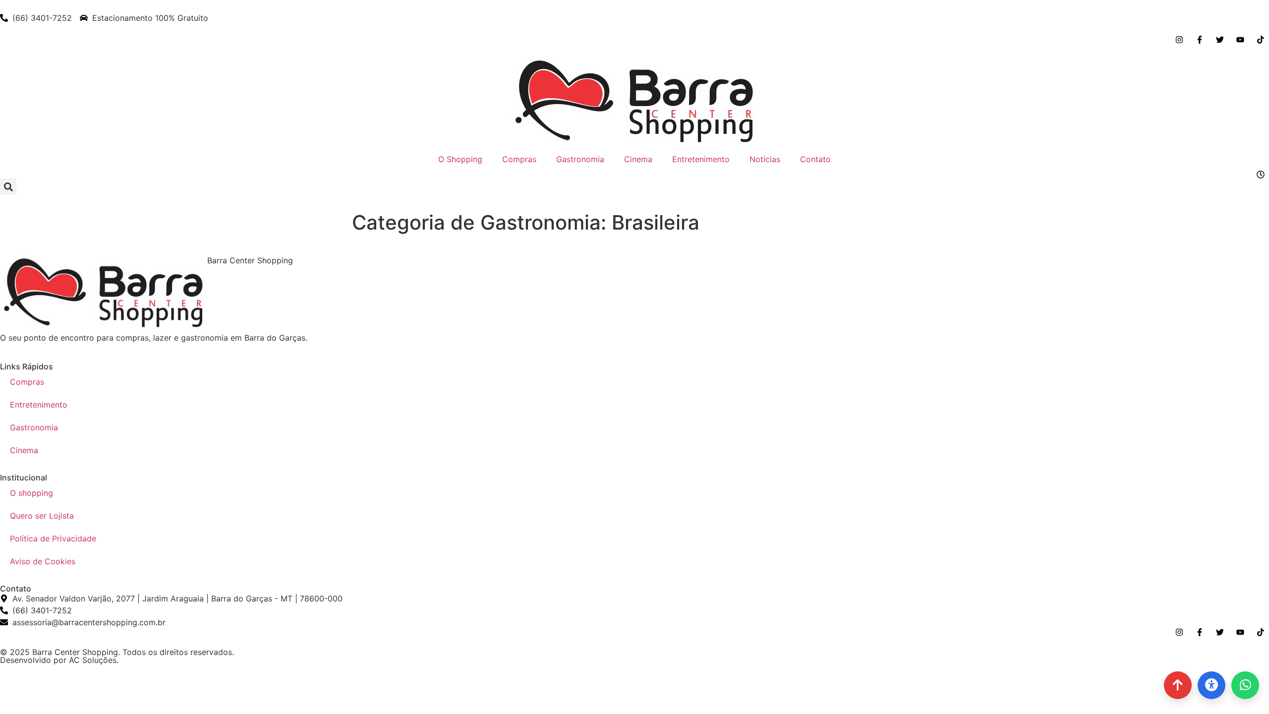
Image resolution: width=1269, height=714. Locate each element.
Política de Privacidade (53, 538)
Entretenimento (701, 159)
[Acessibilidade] (1211, 685)
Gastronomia (580, 159)
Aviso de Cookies (42, 561)
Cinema (638, 159)
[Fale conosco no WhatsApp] (1245, 685)
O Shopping (460, 159)
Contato (815, 159)
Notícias (765, 159)
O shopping (31, 493)
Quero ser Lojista (42, 516)
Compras (519, 159)
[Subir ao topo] (1178, 685)
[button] (8, 186)
